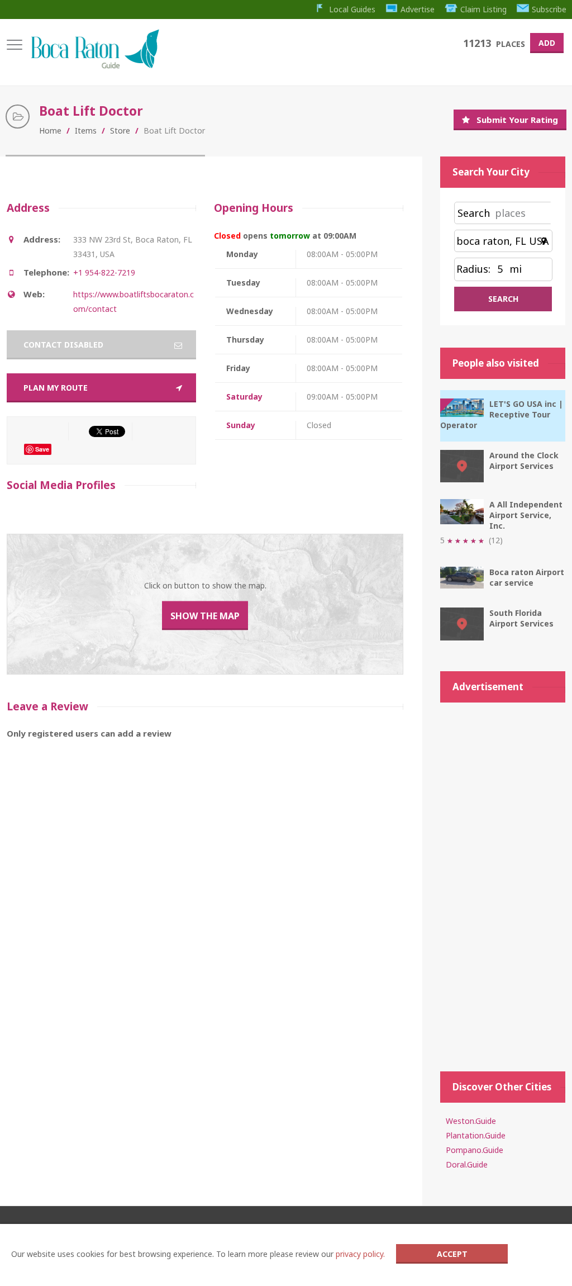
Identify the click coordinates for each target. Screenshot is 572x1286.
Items (86, 130)
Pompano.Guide (474, 1150)
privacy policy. (360, 1254)
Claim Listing (483, 9)
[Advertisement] (502, 881)
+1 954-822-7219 (104, 272)
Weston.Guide (471, 1121)
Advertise (418, 9)
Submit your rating (517, 119)
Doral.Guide (467, 1164)
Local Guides (352, 9)
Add (546, 42)
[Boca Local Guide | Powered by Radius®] (94, 66)
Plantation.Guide (476, 1135)
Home (50, 130)
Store (120, 130)
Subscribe (549, 9)
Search (473, 213)
